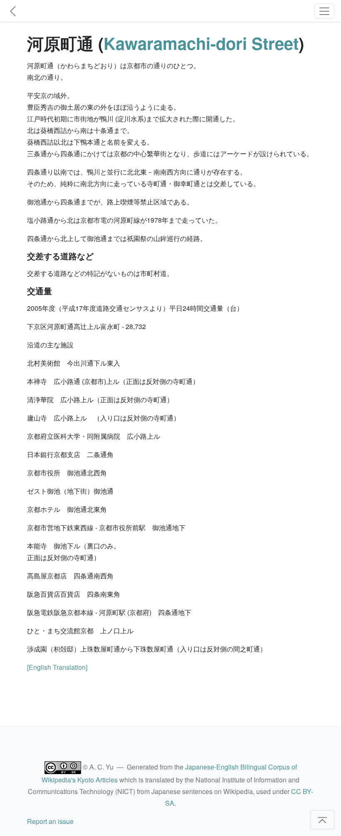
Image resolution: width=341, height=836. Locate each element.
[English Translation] (57, 667)
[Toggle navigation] (324, 11)
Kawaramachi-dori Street (201, 43)
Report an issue (50, 821)
